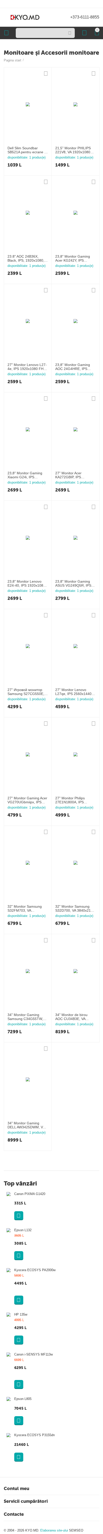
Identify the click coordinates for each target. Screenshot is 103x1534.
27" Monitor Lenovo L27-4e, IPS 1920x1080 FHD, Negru (27, 367)
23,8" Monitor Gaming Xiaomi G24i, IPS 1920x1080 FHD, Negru (26, 475)
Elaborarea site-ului (54, 1530)
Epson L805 (23, 1399)
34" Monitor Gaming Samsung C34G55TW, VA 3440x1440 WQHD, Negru (25, 1017)
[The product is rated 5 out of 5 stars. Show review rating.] (45, 1290)
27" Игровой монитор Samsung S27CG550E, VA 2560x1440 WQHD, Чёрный (26, 692)
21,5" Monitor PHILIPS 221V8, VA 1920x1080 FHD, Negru (73, 150)
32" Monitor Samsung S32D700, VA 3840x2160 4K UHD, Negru (75, 908)
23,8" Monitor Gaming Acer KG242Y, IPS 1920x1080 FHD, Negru (74, 258)
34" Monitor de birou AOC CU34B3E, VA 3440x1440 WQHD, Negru (71, 1017)
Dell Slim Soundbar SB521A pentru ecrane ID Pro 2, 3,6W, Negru (28, 150)
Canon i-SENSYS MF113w (33, 1354)
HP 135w (20, 1314)
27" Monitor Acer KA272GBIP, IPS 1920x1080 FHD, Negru (74, 475)
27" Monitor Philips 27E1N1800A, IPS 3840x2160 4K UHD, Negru (71, 800)
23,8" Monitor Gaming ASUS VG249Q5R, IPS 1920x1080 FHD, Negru (74, 583)
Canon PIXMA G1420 (29, 1194)
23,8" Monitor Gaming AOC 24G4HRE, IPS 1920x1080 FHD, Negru (74, 367)
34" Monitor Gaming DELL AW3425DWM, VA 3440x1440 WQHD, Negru (26, 1125)
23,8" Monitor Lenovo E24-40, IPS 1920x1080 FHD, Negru (26, 583)
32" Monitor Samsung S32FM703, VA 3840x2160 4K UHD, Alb (27, 908)
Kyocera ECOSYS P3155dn (34, 1435)
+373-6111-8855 (84, 17)
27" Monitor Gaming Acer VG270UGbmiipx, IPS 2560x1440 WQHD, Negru (27, 800)
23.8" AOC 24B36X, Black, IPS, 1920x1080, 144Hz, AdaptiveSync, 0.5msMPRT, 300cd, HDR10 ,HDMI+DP (26, 258)
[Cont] (84, 32)
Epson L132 (23, 1230)
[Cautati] (70, 33)
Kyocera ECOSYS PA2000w (35, 1270)
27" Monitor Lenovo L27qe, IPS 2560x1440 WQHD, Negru (73, 692)
